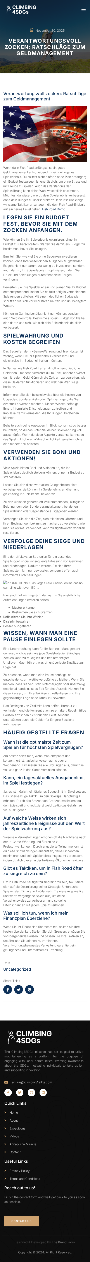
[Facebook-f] (8, 1092)
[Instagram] (31, 1092)
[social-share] (7, 989)
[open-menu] (83, 9)
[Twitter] (20, 1092)
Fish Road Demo (53, 209)
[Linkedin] (43, 1092)
